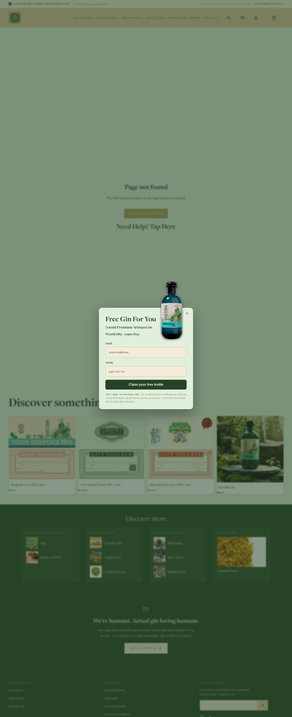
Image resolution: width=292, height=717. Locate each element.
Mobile (109, 362)
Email (108, 343)
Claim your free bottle (146, 384)
